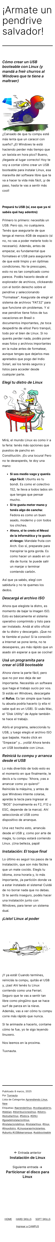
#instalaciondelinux (13, 1124)
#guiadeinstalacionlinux (15, 1120)
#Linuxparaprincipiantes (31, 1128)
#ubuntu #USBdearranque (17, 1132)
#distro (41, 1111)
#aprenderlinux (23, 1107)
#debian (7, 1111)
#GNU (33, 1115)
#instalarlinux (33, 1124)
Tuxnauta (12, 1095)
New (4, 1103)
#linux (45, 1124)
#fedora (24, 1115)
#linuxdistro (9, 1128)
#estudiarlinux (10, 1115)
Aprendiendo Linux (36, 1099)
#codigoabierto (42, 1107)
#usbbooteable (42, 1132)
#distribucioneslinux (24, 1111)
